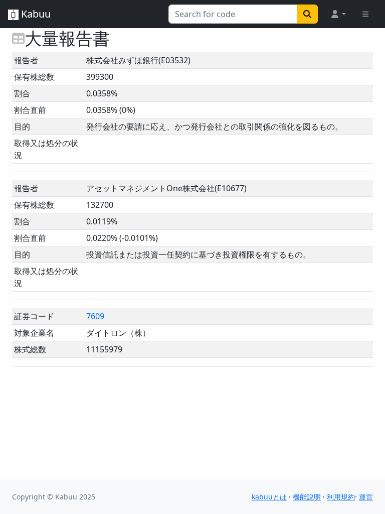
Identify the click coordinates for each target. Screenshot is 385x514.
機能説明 (307, 496)
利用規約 (341, 496)
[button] (338, 14)
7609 (95, 316)
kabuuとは (269, 496)
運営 (366, 496)
